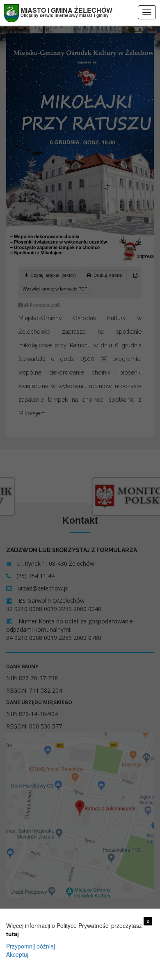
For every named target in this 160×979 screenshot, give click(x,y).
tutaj (12, 934)
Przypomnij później (30, 946)
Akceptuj (17, 954)
